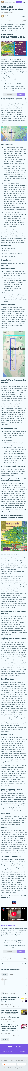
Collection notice (22, 1060)
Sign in (25, 2)
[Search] (25, 993)
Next (23, 964)
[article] (14, 1002)
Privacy (12, 1060)
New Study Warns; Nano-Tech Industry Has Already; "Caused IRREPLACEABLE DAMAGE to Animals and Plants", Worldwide (9, 1012)
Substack (6, 1068)
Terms (15, 1060)
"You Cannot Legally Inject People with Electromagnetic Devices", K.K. (10, 1016)
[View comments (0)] (6, 20)
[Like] (2, 20)
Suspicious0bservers (8, 925)
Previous (6, 964)
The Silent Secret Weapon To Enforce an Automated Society (10, 999)
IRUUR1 (6, 15)
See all (4, 1039)
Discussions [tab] (12, 993)
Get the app (21, 1064)
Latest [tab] (6, 993)
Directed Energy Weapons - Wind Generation (9, 1031)
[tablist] (7, 974)
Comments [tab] (4, 974)
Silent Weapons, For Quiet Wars (9, 1003)
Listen (24, 16)
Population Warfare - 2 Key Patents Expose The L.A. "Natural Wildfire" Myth (9, 1026)
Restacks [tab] (11, 974)
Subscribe (19, 2)
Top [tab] (3, 993)
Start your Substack (10, 1064)
